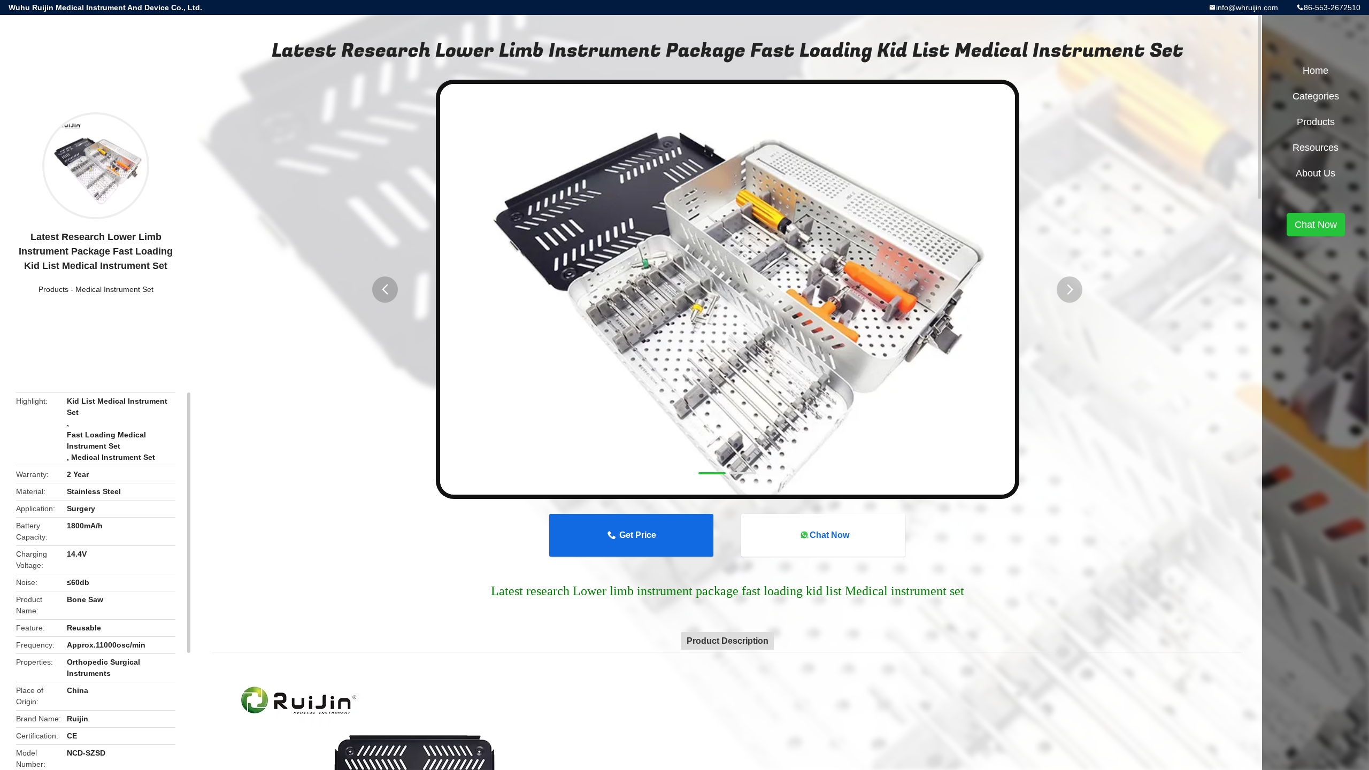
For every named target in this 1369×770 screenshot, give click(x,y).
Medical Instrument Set (114, 289)
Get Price (637, 535)
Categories (1316, 96)
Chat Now (829, 535)
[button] (385, 289)
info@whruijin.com (1247, 7)
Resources (1316, 147)
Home (1315, 70)
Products (53, 289)
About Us (1315, 173)
